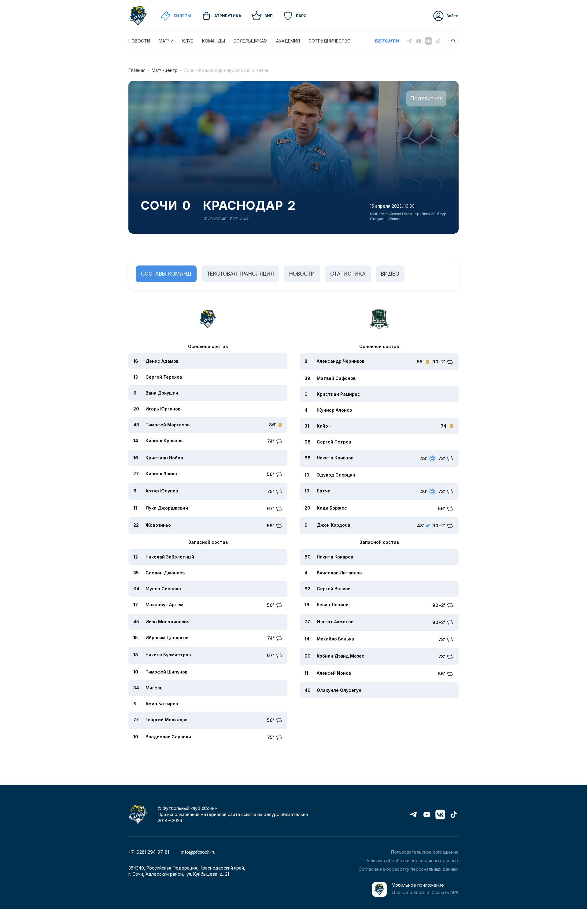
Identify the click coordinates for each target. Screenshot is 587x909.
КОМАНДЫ (213, 40)
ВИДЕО (390, 274)
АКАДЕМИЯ (288, 40)
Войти (452, 15)
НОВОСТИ (139, 40)
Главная (137, 70)
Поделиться (426, 98)
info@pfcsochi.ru (198, 852)
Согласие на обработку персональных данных (409, 869)
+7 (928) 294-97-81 (148, 852)
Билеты (182, 15)
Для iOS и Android (410, 892)
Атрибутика (227, 15)
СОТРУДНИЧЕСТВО (329, 40)
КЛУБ (188, 40)
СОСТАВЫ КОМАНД (166, 274)
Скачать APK (445, 892)
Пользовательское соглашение (425, 852)
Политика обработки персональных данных (412, 860)
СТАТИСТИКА (348, 274)
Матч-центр (165, 70)
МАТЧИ (166, 40)
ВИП (268, 15)
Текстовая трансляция (240, 274)
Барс (301, 15)
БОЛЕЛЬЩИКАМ (251, 40)
